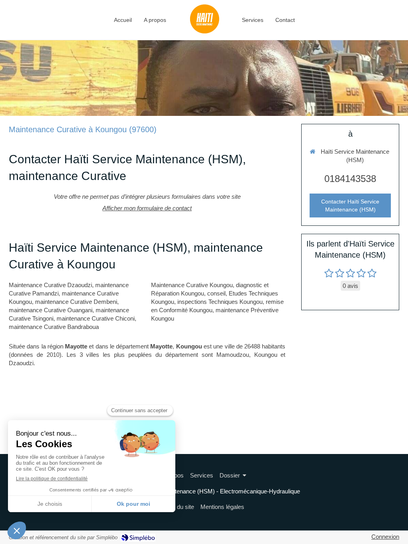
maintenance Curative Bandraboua (54, 326)
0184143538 (350, 178)
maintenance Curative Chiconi (96, 318)
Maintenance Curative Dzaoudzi (50, 285)
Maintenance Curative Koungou (192, 285)
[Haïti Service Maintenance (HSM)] (204, 20)
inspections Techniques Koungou (220, 301)
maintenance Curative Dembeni (76, 301)
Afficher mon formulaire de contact (147, 208)
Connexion (385, 536)
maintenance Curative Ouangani (50, 310)
